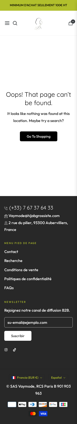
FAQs (9, 287)
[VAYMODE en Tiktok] (14, 349)
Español (56, 377)
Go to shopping (38, 136)
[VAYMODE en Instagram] (6, 349)
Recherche (13, 260)
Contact (11, 251)
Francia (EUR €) (27, 377)
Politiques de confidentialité (28, 278)
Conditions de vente (21, 269)
